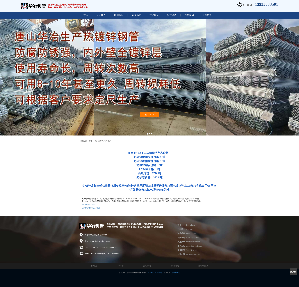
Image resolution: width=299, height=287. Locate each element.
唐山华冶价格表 (101, 141)
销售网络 (189, 15)
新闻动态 (136, 15)
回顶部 (293, 272)
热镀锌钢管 (175, 266)
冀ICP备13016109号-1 (155, 273)
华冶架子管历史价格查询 (91, 208)
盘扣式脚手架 (203, 266)
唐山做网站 (176, 273)
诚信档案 (118, 15)
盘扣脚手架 (147, 266)
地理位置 (207, 15)
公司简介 (101, 15)
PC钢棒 (121, 266)
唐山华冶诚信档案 (88, 204)
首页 (86, 15)
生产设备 (171, 15)
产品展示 (154, 15)
